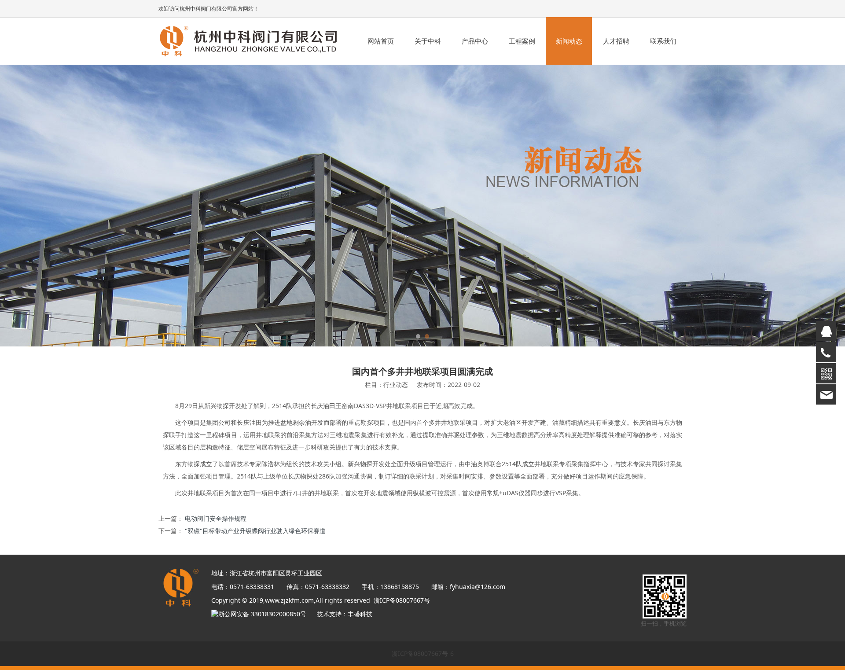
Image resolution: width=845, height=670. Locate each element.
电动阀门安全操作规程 (215, 518)
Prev (177, 205)
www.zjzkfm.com (289, 600)
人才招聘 (616, 41)
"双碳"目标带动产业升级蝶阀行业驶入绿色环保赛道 (255, 530)
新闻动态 (569, 41)
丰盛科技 (360, 614)
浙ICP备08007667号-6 (423, 653)
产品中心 (475, 41)
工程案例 (522, 41)
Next (668, 205)
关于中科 (428, 41)
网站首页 (380, 41)
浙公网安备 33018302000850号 (265, 614)
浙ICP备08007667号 (402, 600)
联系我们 (663, 41)
